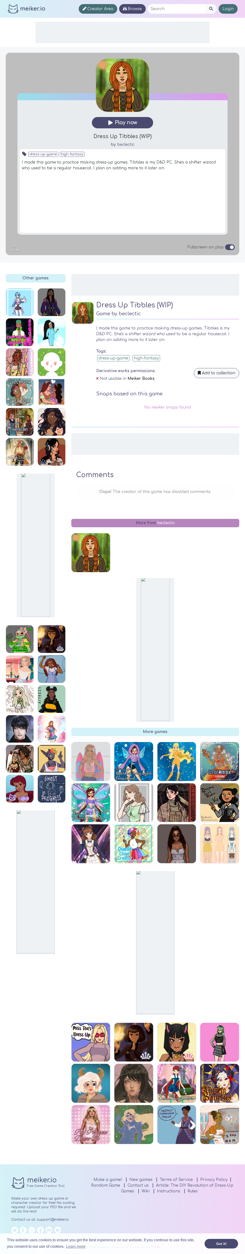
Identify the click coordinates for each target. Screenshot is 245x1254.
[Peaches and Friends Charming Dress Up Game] (219, 843)
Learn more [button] (75, 1246)
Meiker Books (141, 378)
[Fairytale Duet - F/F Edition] (19, 422)
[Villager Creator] (19, 392)
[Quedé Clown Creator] (133, 843)
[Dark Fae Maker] (91, 1083)
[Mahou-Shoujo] (19, 302)
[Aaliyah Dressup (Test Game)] (51, 302)
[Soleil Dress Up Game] (133, 1083)
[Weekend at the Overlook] (176, 802)
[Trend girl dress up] (51, 699)
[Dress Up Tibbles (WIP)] (91, 552)
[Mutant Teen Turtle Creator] (19, 639)
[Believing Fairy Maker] (91, 802)
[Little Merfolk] (219, 761)
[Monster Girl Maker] (51, 759)
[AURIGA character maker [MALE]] (19, 332)
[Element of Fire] (51, 639)
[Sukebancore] (51, 452)
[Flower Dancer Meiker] (19, 759)
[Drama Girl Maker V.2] (219, 802)
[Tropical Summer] (91, 761)
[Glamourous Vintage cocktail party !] (19, 669)
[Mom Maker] (219, 1124)
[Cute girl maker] (133, 802)
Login (228, 9)
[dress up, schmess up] (19, 362)
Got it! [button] (221, 1244)
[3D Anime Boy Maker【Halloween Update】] (19, 729)
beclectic (125, 144)
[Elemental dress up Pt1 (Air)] (51, 332)
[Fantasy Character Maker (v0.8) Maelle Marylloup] (19, 452)
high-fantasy (72, 154)
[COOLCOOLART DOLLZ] (19, 699)
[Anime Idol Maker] (91, 843)
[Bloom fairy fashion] (51, 729)
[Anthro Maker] (176, 1042)
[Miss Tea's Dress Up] (91, 1042)
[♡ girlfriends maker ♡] (51, 392)
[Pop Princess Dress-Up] (91, 1124)
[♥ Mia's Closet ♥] (176, 843)
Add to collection (218, 373)
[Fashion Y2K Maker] (219, 1042)
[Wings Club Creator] (176, 761)
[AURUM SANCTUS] (219, 1083)
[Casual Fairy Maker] (176, 1083)
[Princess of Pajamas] (51, 669)
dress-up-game (43, 154)
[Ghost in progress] (51, 789)
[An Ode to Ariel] (19, 789)
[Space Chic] (133, 1124)
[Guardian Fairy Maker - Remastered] (133, 761)
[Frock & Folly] (51, 422)
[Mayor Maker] (51, 362)
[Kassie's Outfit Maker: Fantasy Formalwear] (176, 1124)
